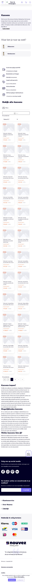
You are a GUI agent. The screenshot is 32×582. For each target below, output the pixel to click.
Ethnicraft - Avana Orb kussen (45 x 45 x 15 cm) (8, 177)
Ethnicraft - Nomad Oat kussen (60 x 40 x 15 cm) (23, 282)
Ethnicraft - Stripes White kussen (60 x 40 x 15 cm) (23, 304)
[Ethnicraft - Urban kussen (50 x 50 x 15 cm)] (23, 360)
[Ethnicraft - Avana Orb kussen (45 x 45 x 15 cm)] (8, 170)
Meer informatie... (19, 577)
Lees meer (6, 29)
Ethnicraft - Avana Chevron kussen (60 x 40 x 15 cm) (23, 156)
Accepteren (12, 580)
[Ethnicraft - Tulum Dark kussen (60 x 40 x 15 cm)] (23, 339)
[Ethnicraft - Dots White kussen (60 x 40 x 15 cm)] (8, 191)
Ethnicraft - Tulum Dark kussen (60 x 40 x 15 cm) (23, 346)
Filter (17, 113)
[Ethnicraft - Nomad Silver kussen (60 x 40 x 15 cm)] (8, 297)
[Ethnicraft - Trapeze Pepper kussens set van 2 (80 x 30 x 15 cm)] (23, 317)
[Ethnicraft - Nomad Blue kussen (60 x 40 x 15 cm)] (23, 255)
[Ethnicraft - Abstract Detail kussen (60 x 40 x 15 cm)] (8, 127)
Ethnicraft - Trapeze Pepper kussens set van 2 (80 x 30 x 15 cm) (23, 324)
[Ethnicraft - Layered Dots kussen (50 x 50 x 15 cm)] (23, 191)
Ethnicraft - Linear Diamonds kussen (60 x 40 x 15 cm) (8, 240)
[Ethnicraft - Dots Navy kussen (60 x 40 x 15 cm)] (23, 170)
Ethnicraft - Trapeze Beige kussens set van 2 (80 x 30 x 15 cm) (8, 324)
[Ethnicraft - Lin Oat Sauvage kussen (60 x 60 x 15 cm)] (23, 211)
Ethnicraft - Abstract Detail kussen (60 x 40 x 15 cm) (8, 134)
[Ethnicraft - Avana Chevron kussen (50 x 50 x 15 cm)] (8, 149)
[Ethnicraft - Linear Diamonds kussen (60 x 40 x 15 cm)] (8, 233)
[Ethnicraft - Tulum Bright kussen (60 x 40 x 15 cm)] (8, 339)
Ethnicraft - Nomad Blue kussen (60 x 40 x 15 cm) (23, 262)
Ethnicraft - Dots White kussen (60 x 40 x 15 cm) (8, 198)
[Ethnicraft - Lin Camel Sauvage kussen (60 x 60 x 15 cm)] (8, 211)
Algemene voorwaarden (7, 567)
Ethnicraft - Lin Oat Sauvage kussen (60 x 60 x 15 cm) (23, 218)
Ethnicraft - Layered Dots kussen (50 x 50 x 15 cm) (23, 198)
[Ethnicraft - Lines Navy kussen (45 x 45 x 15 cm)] (8, 255)
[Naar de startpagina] (12, 3)
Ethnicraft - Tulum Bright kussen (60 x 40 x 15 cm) (8, 346)
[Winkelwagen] (26, 2)
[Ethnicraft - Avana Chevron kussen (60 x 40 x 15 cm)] (23, 149)
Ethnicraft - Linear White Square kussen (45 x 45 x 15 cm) (23, 240)
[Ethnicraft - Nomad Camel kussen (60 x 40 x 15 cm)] (8, 275)
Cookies (3, 572)
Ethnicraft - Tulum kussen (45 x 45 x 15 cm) (8, 366)
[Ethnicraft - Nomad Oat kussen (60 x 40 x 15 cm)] (23, 275)
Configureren (20, 580)
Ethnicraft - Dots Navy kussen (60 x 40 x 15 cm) (23, 177)
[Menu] (3, 2)
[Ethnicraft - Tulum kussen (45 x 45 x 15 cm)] (8, 360)
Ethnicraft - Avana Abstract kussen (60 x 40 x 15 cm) (23, 134)
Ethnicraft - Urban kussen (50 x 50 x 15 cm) (23, 366)
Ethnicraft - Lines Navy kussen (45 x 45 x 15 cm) (8, 262)
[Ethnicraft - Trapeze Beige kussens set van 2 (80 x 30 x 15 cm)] (8, 317)
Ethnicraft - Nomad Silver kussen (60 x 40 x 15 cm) (8, 304)
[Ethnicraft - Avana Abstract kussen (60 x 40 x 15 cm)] (23, 127)
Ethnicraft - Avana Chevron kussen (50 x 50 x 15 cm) (8, 156)
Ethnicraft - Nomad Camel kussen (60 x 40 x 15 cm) (8, 282)
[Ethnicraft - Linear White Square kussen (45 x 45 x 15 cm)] (23, 233)
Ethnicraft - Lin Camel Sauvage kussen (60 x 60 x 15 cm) (8, 218)
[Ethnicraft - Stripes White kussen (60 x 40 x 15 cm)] (23, 297)
